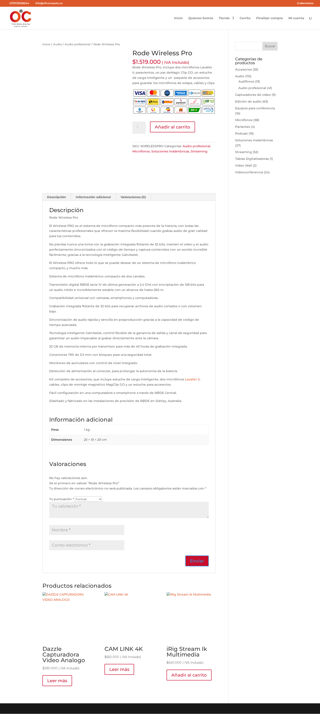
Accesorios (243, 69)
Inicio (178, 18)
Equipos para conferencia (255, 108)
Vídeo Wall (243, 165)
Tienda (224, 18)
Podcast (241, 133)
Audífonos (246, 81)
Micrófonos (141, 151)
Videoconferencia (249, 172)
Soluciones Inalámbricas (170, 151)
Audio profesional (78, 44)
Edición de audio (248, 101)
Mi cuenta (296, 18)
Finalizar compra (269, 18)
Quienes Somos (200, 18)
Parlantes (242, 127)
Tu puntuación (61, 499)
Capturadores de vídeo (253, 95)
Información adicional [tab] (93, 197)
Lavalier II (192, 379)
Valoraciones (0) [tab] (133, 197)
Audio (57, 44)
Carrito (245, 18)
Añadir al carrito (172, 127)
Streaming (199, 151)
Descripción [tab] (56, 197)
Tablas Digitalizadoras (252, 159)
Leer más (57, 680)
